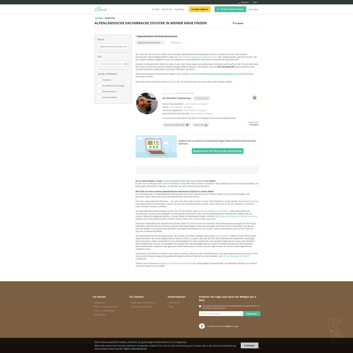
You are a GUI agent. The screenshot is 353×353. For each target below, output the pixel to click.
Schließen (249, 345)
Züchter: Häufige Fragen (142, 306)
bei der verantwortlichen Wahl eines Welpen (183, 181)
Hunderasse (99, 302)
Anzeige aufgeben (199, 9)
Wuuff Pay (179, 9)
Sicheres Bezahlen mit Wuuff (235, 256)
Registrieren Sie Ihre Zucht (143, 302)
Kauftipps (171, 81)
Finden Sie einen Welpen (232, 9)
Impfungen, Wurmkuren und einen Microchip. (236, 216)
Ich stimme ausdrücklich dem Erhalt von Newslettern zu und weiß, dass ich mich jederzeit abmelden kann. (230, 307)
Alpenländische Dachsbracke (148, 43)
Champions (106, 80)
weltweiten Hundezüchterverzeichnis (175, 263)
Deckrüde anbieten (109, 97)
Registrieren (252, 314)
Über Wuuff (174, 302)
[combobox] (113, 46)
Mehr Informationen (135, 348)
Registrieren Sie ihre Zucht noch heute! (217, 151)
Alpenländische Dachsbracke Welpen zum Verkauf (221, 74)
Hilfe (157, 9)
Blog (171, 306)
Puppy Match (100, 314)
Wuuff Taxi (167, 9)
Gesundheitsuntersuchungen (113, 86)
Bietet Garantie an (109, 91)
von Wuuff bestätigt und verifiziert (213, 211)
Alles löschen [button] (176, 42)
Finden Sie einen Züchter (105, 306)
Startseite (99, 18)
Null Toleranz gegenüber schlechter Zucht (197, 57)
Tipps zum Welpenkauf (104, 310)
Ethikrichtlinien (222, 236)
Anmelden (253, 9)
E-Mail (227, 326)
